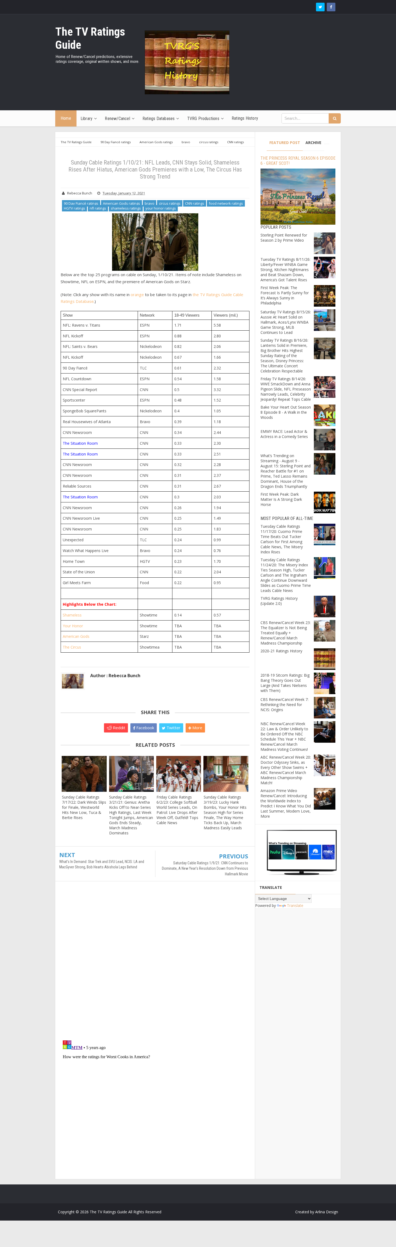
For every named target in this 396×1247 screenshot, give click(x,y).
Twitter (172, 727)
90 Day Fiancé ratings (81, 203)
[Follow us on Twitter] (320, 7)
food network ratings (226, 203)
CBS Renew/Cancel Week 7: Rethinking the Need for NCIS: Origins (284, 704)
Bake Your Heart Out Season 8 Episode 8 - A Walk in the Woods (285, 412)
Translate (295, 905)
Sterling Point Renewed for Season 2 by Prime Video (283, 237)
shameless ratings (126, 208)
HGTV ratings (74, 208)
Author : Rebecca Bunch (115, 676)
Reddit (118, 727)
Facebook (144, 727)
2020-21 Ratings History (281, 650)
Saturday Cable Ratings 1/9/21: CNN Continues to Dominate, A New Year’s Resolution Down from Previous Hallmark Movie (205, 868)
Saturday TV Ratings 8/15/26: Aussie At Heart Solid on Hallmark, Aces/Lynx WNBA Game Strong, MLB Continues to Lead (285, 322)
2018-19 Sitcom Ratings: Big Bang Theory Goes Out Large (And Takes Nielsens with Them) (285, 683)
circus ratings (169, 203)
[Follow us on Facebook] (331, 7)
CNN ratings (194, 203)
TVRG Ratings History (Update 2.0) (279, 601)
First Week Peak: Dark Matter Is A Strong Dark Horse (281, 499)
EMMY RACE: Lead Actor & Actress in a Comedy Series (284, 434)
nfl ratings (98, 208)
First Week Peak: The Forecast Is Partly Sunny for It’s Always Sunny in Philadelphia (284, 295)
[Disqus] (155, 963)
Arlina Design (326, 1211)
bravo (149, 203)
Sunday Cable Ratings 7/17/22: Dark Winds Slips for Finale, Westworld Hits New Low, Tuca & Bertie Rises (84, 807)
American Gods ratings (121, 203)
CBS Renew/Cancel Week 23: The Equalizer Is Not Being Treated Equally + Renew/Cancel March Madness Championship (285, 633)
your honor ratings (160, 208)
